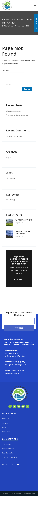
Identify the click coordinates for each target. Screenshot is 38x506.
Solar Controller (7, 453)
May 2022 (9, 157)
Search (8, 85)
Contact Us (6, 432)
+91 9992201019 (11, 353)
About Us (5, 419)
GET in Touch (18, 279)
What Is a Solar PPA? (13, 111)
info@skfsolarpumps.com (15, 365)
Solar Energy (10, 199)
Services (5, 423)
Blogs (4, 427)
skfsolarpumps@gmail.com (16, 356)
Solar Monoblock (8, 448)
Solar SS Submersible (9, 457)
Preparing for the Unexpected (17, 115)
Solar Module (7, 444)
